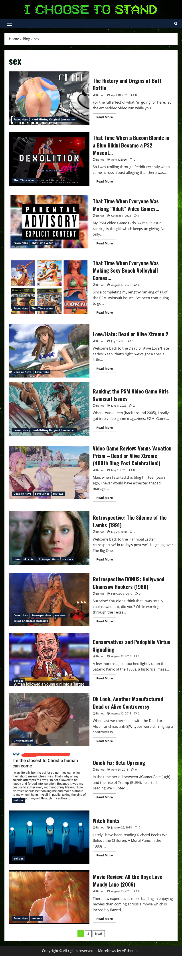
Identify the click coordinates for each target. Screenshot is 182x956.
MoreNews (107, 950)
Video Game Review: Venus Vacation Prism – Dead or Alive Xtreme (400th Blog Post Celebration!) (49, 472)
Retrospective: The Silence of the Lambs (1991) (49, 538)
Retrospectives (49, 559)
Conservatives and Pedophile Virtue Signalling (49, 660)
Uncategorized (23, 740)
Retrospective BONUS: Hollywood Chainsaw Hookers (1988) (49, 600)
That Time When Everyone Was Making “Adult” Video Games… (49, 222)
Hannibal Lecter (24, 559)
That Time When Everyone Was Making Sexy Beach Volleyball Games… (49, 287)
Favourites (21, 119)
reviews (58, 494)
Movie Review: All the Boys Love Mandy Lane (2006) (49, 897)
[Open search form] (176, 24)
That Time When (25, 180)
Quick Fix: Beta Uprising (49, 779)
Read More (106, 118)
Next (98, 933)
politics (19, 681)
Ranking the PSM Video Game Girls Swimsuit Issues (49, 409)
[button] (9, 23)
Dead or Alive (22, 372)
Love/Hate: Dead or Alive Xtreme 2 (49, 351)
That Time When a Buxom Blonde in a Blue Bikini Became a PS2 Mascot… (49, 159)
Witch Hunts (49, 837)
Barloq (100, 95)
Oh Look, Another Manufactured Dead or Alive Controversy (49, 719)
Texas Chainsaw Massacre (31, 621)
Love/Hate (42, 372)
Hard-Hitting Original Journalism (53, 119)
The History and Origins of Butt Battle (49, 98)
